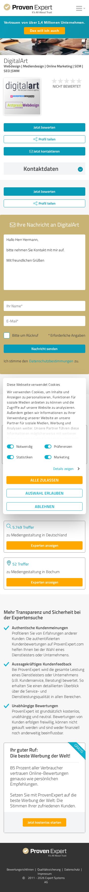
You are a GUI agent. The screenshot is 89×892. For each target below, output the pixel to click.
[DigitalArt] (22, 96)
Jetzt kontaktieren (46, 151)
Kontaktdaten (40, 168)
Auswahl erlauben (44, 493)
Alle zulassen (44, 480)
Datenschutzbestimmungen (51, 361)
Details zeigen (63, 468)
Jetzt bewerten (44, 127)
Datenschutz (72, 869)
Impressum (45, 874)
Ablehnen (44, 506)
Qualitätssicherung (49, 869)
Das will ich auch (44, 31)
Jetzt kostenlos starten (44, 822)
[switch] (47, 446)
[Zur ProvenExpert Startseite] (28, 9)
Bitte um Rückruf (25, 335)
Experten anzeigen (44, 545)
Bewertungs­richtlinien (20, 869)
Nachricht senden (44, 348)
